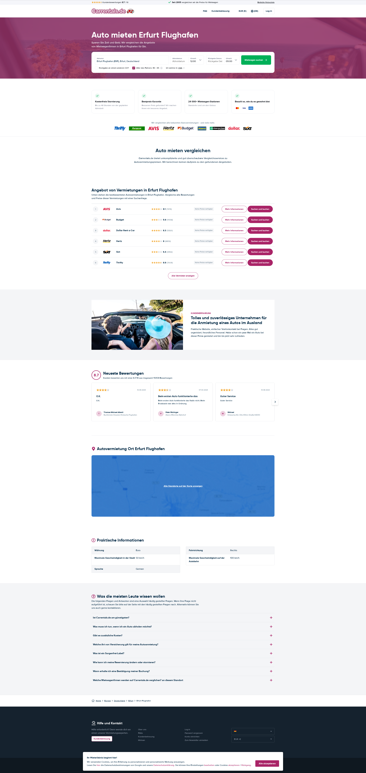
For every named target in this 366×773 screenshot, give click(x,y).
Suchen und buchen (260, 209)
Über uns (142, 729)
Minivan (141, 740)
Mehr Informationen (234, 209)
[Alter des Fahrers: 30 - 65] (133, 68)
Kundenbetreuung (220, 11)
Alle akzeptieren (267, 763)
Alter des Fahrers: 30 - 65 (147, 68)
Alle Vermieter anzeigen (183, 275)
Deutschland (119, 701)
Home (98, 701)
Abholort (100, 58)
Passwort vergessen (194, 733)
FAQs (140, 733)
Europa (107, 701)
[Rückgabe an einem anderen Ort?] (96, 68)
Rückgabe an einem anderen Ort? (113, 68)
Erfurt (130, 701)
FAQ (205, 11)
